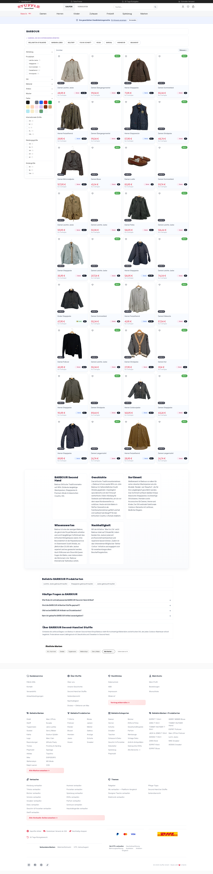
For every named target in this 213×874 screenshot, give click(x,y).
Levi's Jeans (173, 737)
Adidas (29, 754)
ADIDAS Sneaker (175, 745)
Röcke (89, 719)
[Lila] (41, 107)
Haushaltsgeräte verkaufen (77, 808)
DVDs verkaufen (73, 797)
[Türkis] (28, 111)
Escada (49, 723)
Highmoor (121, 42)
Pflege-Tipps (153, 785)
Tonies (29, 746)
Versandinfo (31, 691)
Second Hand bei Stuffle (77, 691)
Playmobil (30, 750)
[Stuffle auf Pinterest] (41, 865)
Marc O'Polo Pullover (177, 733)
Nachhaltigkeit (73, 701)
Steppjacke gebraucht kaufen (82, 584)
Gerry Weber (96, 651)
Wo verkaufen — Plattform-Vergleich (122, 789)
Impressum (112, 691)
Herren (60, 13)
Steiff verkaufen (33, 812)
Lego (29, 738)
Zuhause (94, 13)
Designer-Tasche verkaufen (119, 793)
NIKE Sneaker (174, 741)
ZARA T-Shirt (154, 723)
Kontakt (30, 687)
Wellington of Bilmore (37, 42)
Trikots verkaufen (33, 789)
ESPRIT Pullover (175, 729)
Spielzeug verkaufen (75, 793)
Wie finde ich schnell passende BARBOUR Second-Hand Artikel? (68, 600)
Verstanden (132, 20)
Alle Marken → (108, 651)
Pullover (70, 723)
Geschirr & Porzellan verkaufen (39, 808)
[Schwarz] (28, 102)
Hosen (70, 742)
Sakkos (90, 731)
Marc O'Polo (51, 719)
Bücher (130, 719)
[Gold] (32, 111)
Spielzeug (127, 13)
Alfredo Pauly (51, 742)
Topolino (49, 754)
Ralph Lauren (32, 765)
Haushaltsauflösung (133, 846)
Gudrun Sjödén (52, 734)
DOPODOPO (51, 757)
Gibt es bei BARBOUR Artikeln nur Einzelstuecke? (61, 610)
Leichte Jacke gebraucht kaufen (55, 584)
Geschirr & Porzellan (116, 742)
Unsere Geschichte (75, 687)
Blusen (70, 731)
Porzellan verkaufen (74, 789)
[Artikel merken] (59, 56)
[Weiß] (32, 102)
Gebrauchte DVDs (135, 746)
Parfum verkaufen (74, 801)
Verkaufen (83, 7)
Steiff (29, 723)
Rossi (99, 42)
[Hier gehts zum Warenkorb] (193, 7)
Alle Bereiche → (134, 750)
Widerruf (111, 696)
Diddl (29, 719)
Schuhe (90, 738)
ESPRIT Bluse (154, 748)
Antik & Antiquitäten (135, 742)
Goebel (62, 651)
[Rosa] (36, 107)
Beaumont (134, 42)
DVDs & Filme (133, 723)
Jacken (90, 723)
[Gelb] (28, 107)
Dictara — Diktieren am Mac (78, 705)
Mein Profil (153, 682)
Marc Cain (50, 738)
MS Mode (50, 761)
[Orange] (32, 107)
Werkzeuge (132, 734)
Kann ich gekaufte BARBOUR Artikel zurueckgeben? (62, 616)
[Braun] (45, 107)
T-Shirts (70, 719)
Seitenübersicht (123, 651)
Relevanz (183, 50)
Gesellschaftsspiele (135, 727)
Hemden (70, 734)
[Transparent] (45, 111)
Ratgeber (111, 785)
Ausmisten (129, 848)
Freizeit (110, 13)
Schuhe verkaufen (34, 797)
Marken (144, 13)
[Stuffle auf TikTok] (47, 865)
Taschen (111, 734)
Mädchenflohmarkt (64, 847)
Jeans (69, 738)
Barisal (109, 42)
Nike (28, 757)
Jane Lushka (51, 727)
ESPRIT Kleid (154, 745)
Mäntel (89, 727)
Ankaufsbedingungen (35, 696)
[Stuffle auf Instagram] (29, 865)
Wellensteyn (84, 651)
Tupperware (72, 651)
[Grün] (50, 102)
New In (26, 13)
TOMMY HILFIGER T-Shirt (157, 728)
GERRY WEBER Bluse (177, 719)
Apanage (49, 750)
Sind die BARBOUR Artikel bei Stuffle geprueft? (61, 605)
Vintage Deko (133, 738)
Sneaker (90, 742)
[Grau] (36, 102)
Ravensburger (32, 742)
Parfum (131, 731)
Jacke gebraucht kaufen (106, 584)
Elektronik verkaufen (116, 797)
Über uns (71, 682)
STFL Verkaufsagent (81, 847)
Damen (43, 13)
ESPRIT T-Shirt (155, 719)
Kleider (70, 727)
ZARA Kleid (153, 741)
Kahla (29, 734)
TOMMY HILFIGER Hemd (176, 724)
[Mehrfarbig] (41, 111)
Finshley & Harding (53, 746)
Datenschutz (113, 682)
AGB (110, 687)
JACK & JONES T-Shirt (158, 733)
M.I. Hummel (51, 651)
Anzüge (90, 734)
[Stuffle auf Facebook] (35, 865)
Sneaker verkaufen (34, 801)
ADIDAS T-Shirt (155, 737)
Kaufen (69, 7)
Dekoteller (112, 746)
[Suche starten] (155, 7)
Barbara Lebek (57, 42)
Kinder (77, 13)
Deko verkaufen (33, 805)
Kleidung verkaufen (34, 785)
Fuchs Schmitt (85, 42)
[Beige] (50, 107)
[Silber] (36, 111)
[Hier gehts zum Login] (183, 7)
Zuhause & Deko (114, 738)
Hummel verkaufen (74, 785)
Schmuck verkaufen (74, 805)
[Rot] (45, 102)
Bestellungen (154, 687)
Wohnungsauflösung (116, 848)
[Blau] (41, 102)
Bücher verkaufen (34, 793)
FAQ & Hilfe (31, 682)
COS (48, 765)
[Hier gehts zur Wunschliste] (188, 7)
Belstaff (71, 42)
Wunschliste (154, 691)
